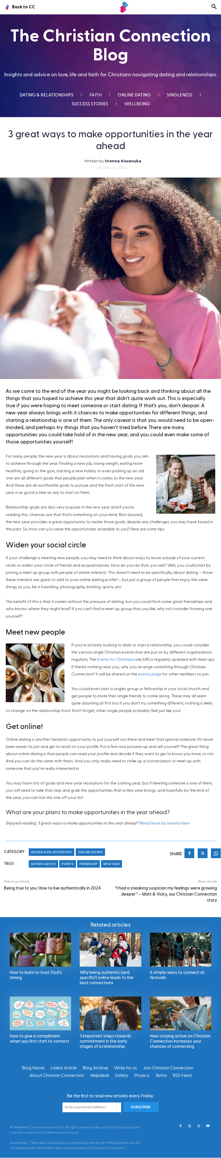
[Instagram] (189, 1126)
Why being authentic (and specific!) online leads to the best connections (107, 977)
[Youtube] (208, 1126)
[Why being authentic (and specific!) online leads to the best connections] (110, 949)
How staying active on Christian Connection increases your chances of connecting (180, 1041)
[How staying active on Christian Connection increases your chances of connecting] (180, 1013)
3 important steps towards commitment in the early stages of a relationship (105, 1041)
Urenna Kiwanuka (123, 161)
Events (68, 864)
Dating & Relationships (51, 852)
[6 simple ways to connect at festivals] (180, 949)
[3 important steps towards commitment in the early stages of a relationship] (110, 1013)
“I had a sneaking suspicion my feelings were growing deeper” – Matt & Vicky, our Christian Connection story (166, 894)
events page (149, 674)
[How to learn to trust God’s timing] (40, 949)
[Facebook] (189, 854)
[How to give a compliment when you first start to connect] (40, 1013)
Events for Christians (115, 660)
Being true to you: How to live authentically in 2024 (52, 888)
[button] (214, 7)
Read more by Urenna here (164, 823)
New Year (111, 864)
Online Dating (90, 852)
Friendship (88, 864)
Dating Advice (43, 864)
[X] (202, 854)
